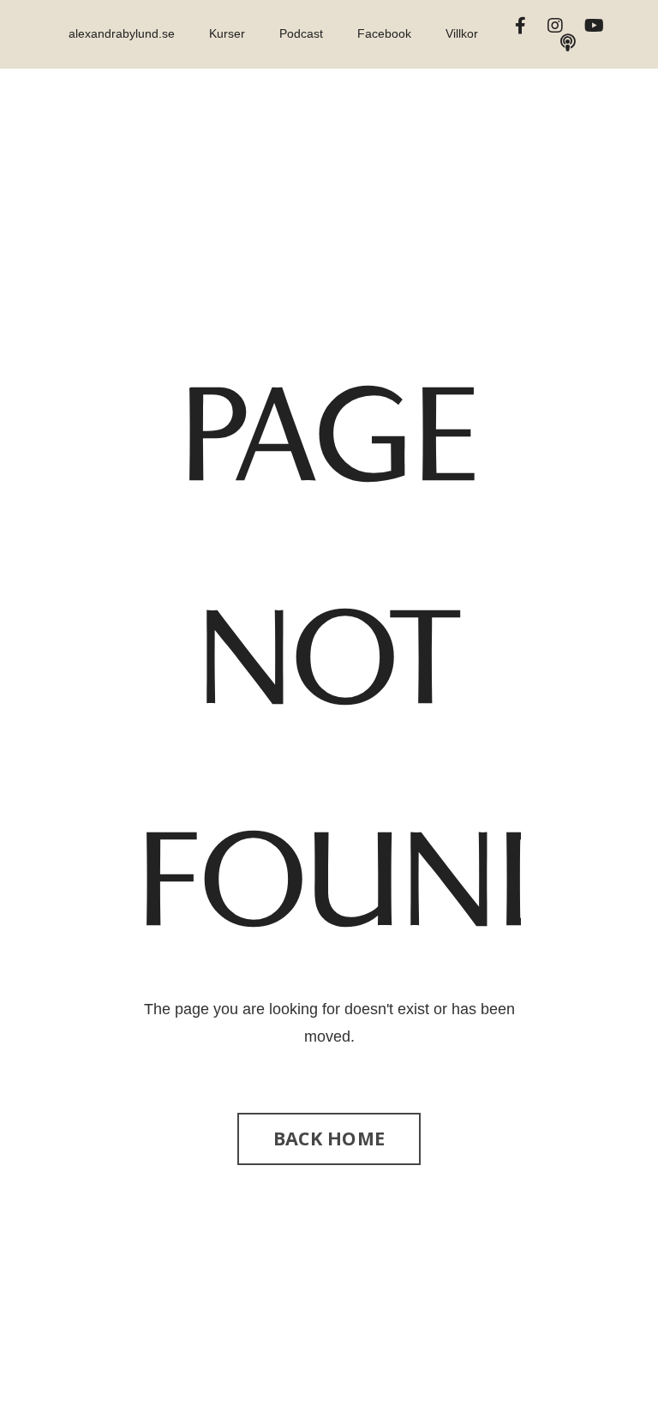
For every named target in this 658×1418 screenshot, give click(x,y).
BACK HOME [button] (329, 1138)
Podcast (301, 33)
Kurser (227, 33)
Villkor (462, 33)
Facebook (384, 33)
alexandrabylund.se (122, 33)
